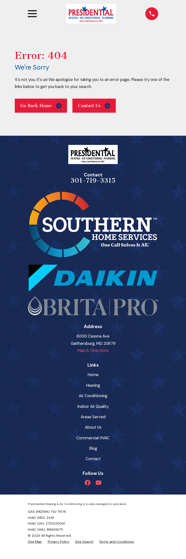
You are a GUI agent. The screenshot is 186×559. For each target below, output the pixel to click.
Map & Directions (93, 350)
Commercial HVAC (93, 438)
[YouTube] (98, 482)
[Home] (91, 14)
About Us (93, 427)
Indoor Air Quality (93, 406)
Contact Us (89, 105)
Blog (93, 448)
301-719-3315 (93, 180)
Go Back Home (36, 105)
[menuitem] (35, 542)
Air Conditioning (93, 395)
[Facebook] (87, 482)
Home (93, 374)
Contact (93, 458)
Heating (93, 385)
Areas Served (93, 416)
